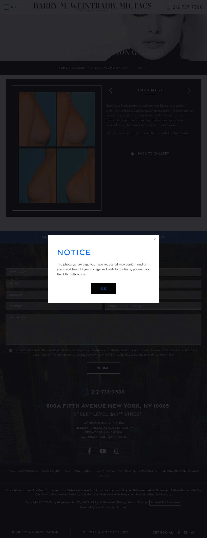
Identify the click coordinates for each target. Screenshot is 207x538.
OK (103, 288)
